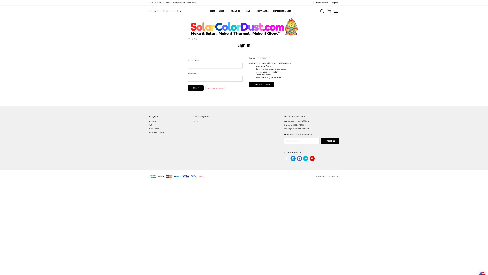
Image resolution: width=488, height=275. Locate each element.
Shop (222, 11)
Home (212, 11)
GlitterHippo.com (282, 11)
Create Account (322, 2)
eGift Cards (262, 11)
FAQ (248, 11)
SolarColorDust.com (294, 116)
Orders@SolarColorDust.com (297, 128)
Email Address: (194, 60)
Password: (192, 73)
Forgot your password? (215, 88)
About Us (235, 11)
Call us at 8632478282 (160, 2)
